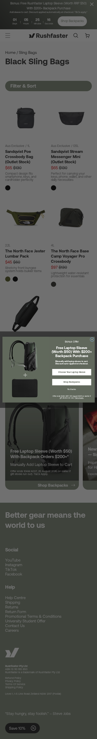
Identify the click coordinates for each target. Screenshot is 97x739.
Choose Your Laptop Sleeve (71, 372)
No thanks (71, 389)
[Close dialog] (92, 339)
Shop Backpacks (71, 382)
